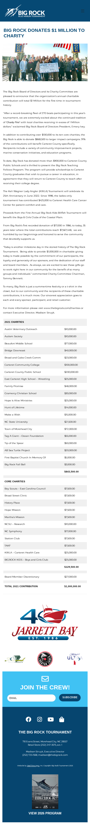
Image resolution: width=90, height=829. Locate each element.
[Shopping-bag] (61, 719)
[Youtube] (50, 719)
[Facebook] (28, 719)
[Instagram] (39, 719)
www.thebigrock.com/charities (62, 308)
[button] (82, 11)
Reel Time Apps (33, 766)
